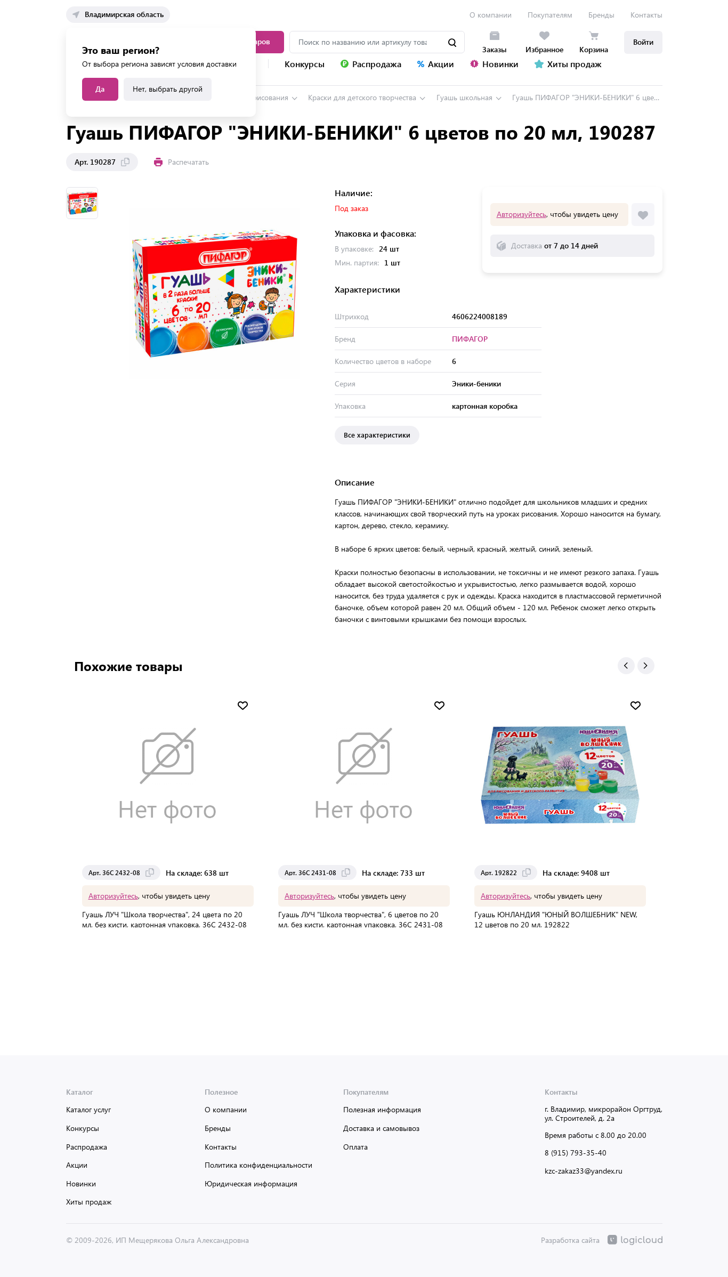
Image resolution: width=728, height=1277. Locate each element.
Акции (76, 1165)
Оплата (355, 1147)
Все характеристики (377, 434)
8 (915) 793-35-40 (575, 1152)
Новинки (81, 1183)
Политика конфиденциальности (258, 1165)
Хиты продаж (88, 1202)
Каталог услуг (88, 1109)
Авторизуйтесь (521, 214)
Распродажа (86, 1147)
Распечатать (188, 162)
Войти (643, 42)
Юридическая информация (251, 1183)
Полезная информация (382, 1109)
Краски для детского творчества (362, 97)
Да (99, 89)
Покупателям (550, 15)
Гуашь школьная (464, 97)
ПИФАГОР (470, 339)
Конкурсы (82, 1128)
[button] (626, 665)
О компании (491, 15)
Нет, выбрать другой (168, 89)
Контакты (646, 15)
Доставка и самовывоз (381, 1128)
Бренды (601, 15)
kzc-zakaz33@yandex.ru (583, 1171)
